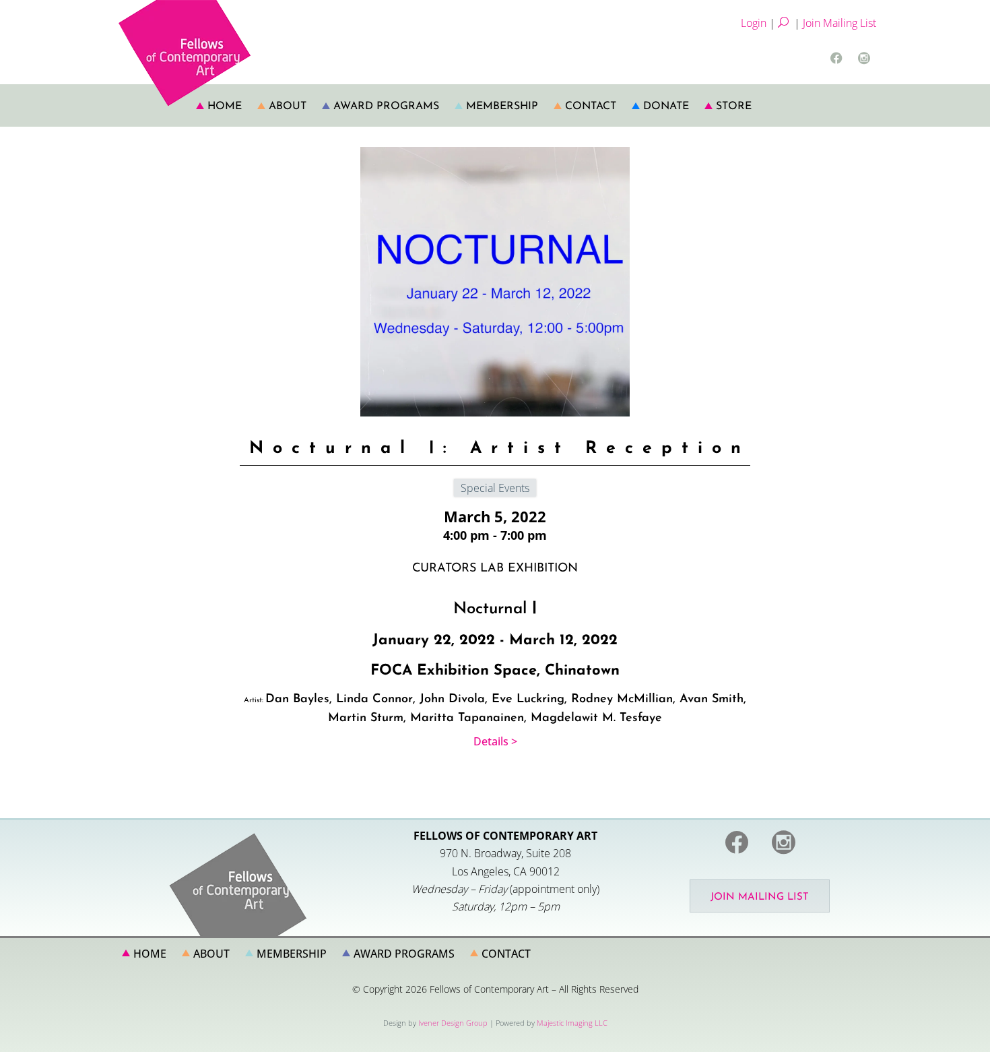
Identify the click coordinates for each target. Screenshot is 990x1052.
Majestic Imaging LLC (572, 1023)
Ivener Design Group (453, 1023)
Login (753, 23)
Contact (590, 106)
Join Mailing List (839, 23)
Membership (502, 106)
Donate (666, 106)
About (287, 106)
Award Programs (386, 106)
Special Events (495, 488)
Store (734, 106)
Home (224, 106)
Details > (495, 741)
